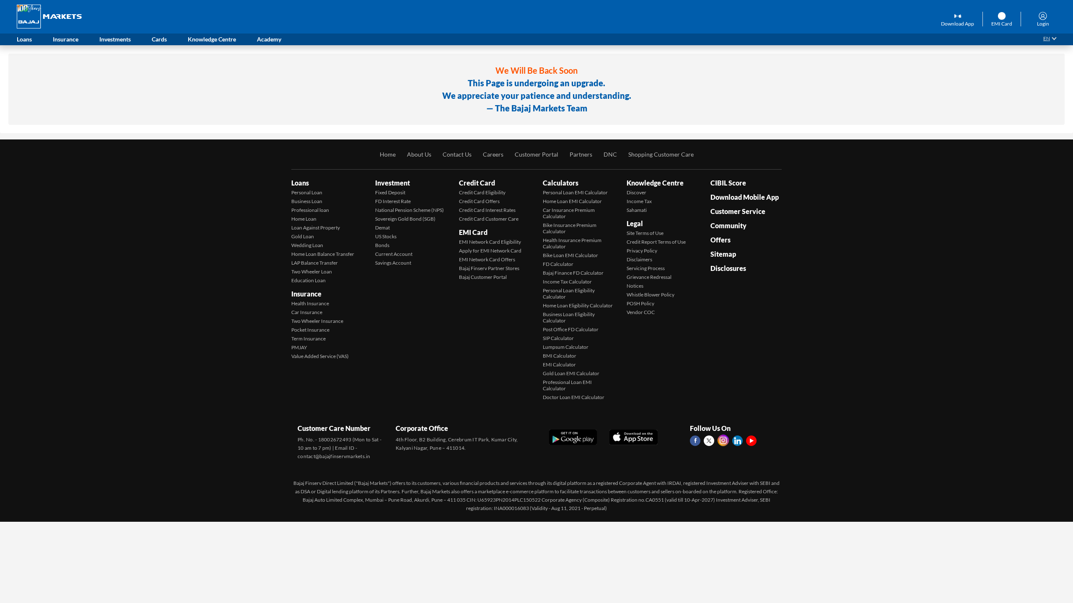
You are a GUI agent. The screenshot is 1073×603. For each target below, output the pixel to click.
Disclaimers (639, 259)
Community (728, 225)
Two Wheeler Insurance (317, 321)
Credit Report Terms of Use (656, 242)
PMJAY (299, 347)
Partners (581, 154)
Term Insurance (308, 338)
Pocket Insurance (310, 330)
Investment (392, 183)
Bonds (382, 245)
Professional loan (310, 210)
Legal (635, 223)
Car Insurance (306, 312)
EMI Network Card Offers (487, 259)
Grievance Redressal (649, 277)
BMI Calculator (559, 356)
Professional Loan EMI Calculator (567, 385)
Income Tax (639, 201)
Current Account (393, 254)
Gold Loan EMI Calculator (571, 373)
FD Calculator (558, 264)
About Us (419, 154)
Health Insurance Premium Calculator (572, 243)
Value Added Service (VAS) (320, 356)
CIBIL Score (728, 183)
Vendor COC (641, 312)
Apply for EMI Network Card (490, 250)
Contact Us (457, 154)
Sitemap (723, 254)
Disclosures (728, 268)
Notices (635, 286)
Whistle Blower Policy (650, 294)
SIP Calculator (558, 338)
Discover (636, 192)
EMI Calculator (559, 364)
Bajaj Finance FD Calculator (573, 273)
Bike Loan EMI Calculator (570, 255)
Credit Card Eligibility (482, 192)
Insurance (306, 294)
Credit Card (477, 183)
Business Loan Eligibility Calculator (569, 317)
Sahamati (637, 210)
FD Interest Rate (393, 201)
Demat (382, 227)
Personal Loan (306, 192)
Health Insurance (310, 303)
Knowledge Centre (655, 183)
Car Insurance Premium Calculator (569, 213)
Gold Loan (302, 236)
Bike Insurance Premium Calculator (569, 228)
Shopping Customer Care (661, 154)
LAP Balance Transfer (314, 263)
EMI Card (473, 232)
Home (388, 154)
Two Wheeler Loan (311, 271)
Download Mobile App (744, 197)
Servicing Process (646, 268)
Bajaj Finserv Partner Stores (489, 268)
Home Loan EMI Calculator (572, 201)
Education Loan (308, 280)
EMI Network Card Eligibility (490, 242)
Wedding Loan (307, 245)
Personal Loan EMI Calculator (575, 192)
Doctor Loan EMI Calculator (573, 397)
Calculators (560, 183)
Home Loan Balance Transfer (322, 254)
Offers (720, 240)
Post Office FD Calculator (571, 329)
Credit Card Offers (479, 201)
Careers (493, 154)
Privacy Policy (642, 250)
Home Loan (303, 219)
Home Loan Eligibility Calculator (578, 305)
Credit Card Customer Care (488, 219)
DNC (610, 154)
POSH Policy (640, 303)
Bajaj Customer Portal (483, 277)
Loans (300, 183)
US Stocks (386, 236)
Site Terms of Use (645, 233)
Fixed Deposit (390, 192)
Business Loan (306, 201)
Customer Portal (536, 154)
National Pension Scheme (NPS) (409, 210)
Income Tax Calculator (567, 281)
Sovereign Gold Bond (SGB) (405, 219)
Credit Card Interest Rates (487, 210)
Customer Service (737, 211)
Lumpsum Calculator (565, 347)
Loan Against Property (315, 227)
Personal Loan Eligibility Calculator (569, 293)
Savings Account (393, 263)
